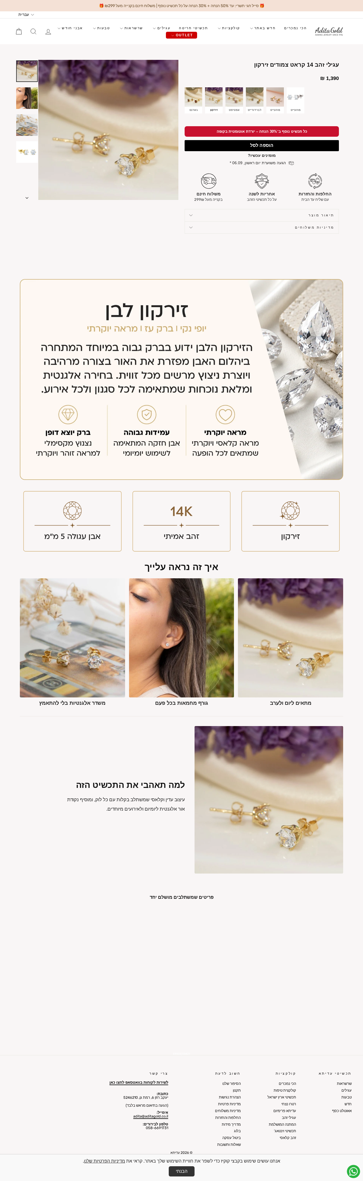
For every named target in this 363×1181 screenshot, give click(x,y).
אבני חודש (71, 28)
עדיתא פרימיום (284, 1111)
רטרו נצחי (288, 1104)
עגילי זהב (289, 1117)
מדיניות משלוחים (314, 227)
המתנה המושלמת (282, 1124)
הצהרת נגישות (230, 1097)
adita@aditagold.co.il (150, 1116)
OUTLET (183, 35)
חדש (348, 1104)
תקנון (237, 1090)
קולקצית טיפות (285, 1090)
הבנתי (181, 1171)
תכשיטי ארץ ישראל (281, 1097)
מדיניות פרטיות (229, 1104)
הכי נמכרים (295, 28)
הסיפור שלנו (231, 1083)
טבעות (103, 28)
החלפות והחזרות (228, 1117)
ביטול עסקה (231, 1138)
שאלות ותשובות (229, 1144)
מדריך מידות (231, 1124)
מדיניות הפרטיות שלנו (104, 1161)
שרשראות (133, 28)
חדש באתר (264, 28)
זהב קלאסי (288, 1138)
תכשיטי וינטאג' (285, 1131)
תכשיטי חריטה (193, 28)
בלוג (237, 1131)
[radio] (193, 100)
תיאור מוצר (321, 215)
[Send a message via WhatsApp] (353, 1171)
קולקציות (230, 28)
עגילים (163, 28)
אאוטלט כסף (342, 1111)
